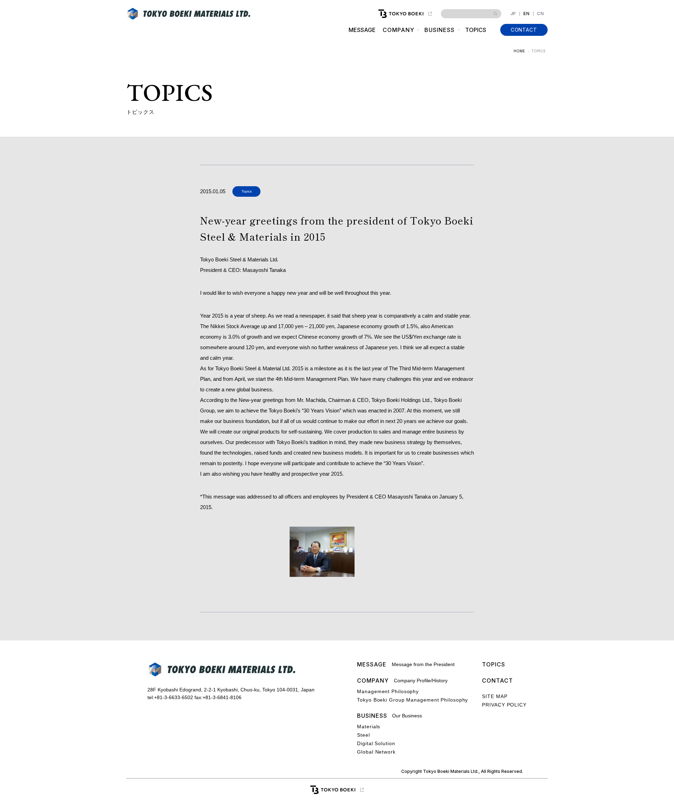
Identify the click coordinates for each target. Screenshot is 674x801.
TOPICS (475, 30)
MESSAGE (362, 30)
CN (540, 14)
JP (513, 14)
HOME (519, 51)
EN (526, 14)
